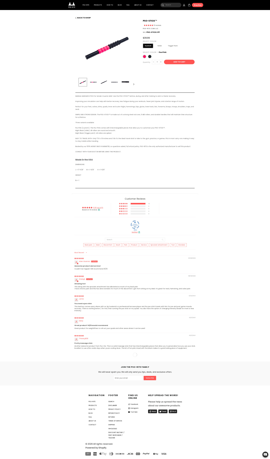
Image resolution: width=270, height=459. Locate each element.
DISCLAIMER (112, 405)
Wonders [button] (181, 245)
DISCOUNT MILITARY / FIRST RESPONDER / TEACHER (116, 435)
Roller (160, 46)
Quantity (146, 62)
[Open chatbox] (265, 455)
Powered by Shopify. (96, 447)
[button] (149, 25)
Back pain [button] (88, 245)
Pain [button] (125, 245)
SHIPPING (111, 425)
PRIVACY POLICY (114, 409)
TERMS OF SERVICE (115, 421)
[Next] (133, 84)
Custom (148, 46)
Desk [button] (98, 245)
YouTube (134, 412)
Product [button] (134, 245)
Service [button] (144, 245)
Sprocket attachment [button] (159, 245)
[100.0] (135, 225)
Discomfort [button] (108, 245)
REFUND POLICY (114, 413)
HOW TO (110, 5)
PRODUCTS (98, 5)
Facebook (134, 404)
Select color (149, 41)
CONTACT (150, 5)
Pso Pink (144, 56)
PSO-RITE (86, 5)
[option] (107, 47)
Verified (135, 232)
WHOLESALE (112, 429)
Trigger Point (173, 46)
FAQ (127, 5)
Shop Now (198, 5)
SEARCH (111, 401)
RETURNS (111, 417)
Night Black (149, 56)
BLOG (120, 5)
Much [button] (118, 245)
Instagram (134, 408)
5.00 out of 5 (98, 208)
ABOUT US (137, 5)
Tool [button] (173, 245)
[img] (79, 258)
